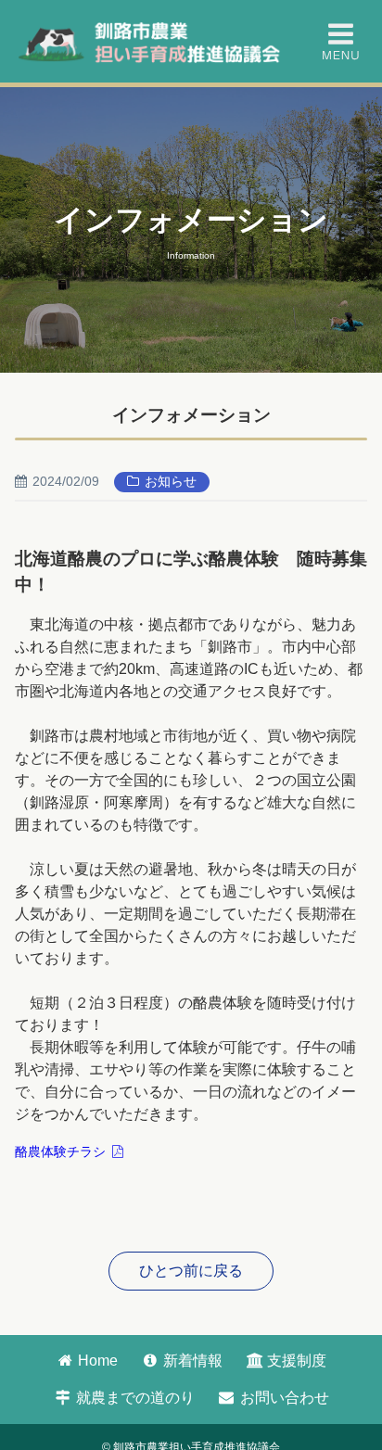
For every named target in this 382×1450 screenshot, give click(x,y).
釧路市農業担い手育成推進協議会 (152, 41)
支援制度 (294, 1360)
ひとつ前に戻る (191, 1270)
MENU (340, 41)
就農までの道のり (133, 1397)
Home (96, 1360)
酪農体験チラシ (60, 1151)
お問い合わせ (282, 1397)
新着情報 (191, 1360)
